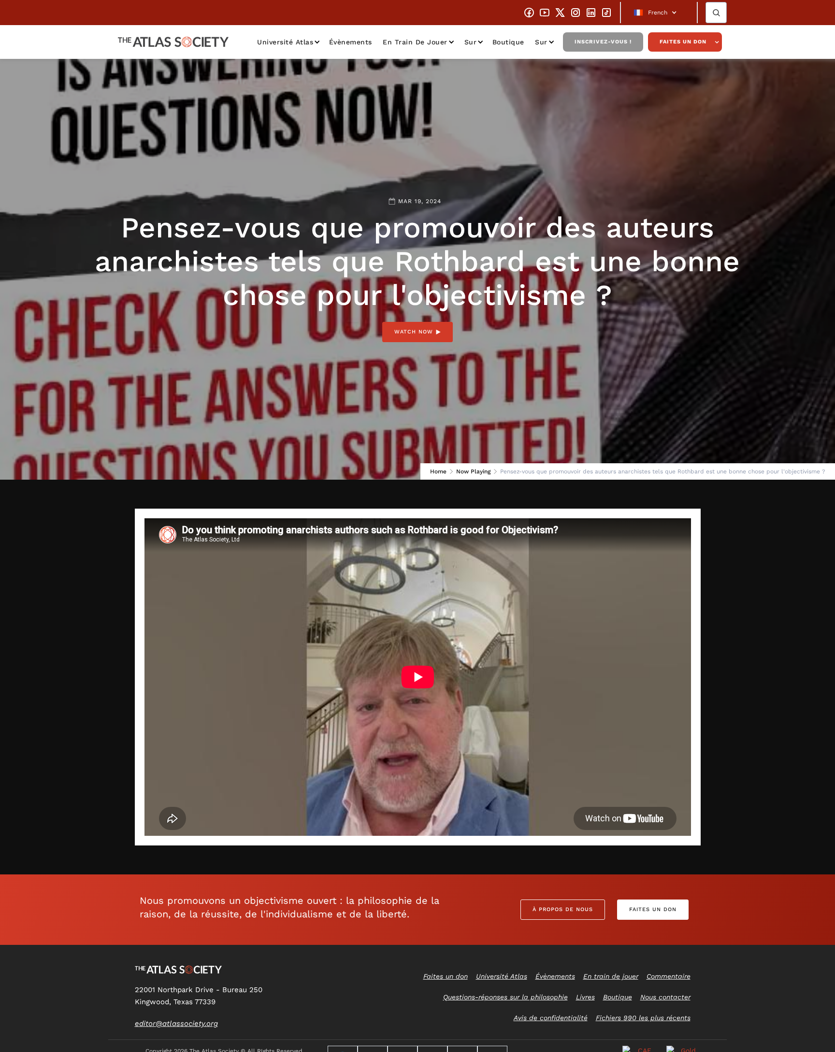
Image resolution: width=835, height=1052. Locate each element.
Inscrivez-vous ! (603, 42)
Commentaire (669, 976)
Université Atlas (285, 42)
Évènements (350, 42)
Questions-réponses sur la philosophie (505, 997)
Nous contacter (665, 997)
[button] (659, 12)
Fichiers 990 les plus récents (643, 1018)
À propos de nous (563, 909)
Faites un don (683, 42)
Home (438, 471)
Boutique (508, 42)
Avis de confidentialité (551, 1018)
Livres (585, 997)
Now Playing (473, 471)
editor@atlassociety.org (176, 1023)
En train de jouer (415, 42)
